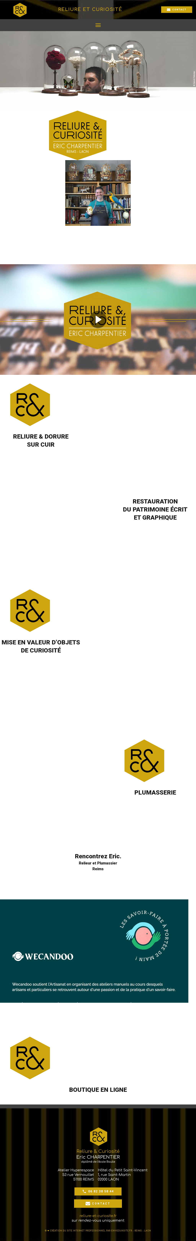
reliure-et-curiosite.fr (98, 1216)
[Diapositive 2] (131, 487)
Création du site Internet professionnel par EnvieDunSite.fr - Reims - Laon (100, 1231)
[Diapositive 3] (139, 487)
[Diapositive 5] (155, 487)
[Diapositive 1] (123, 487)
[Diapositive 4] (147, 487)
